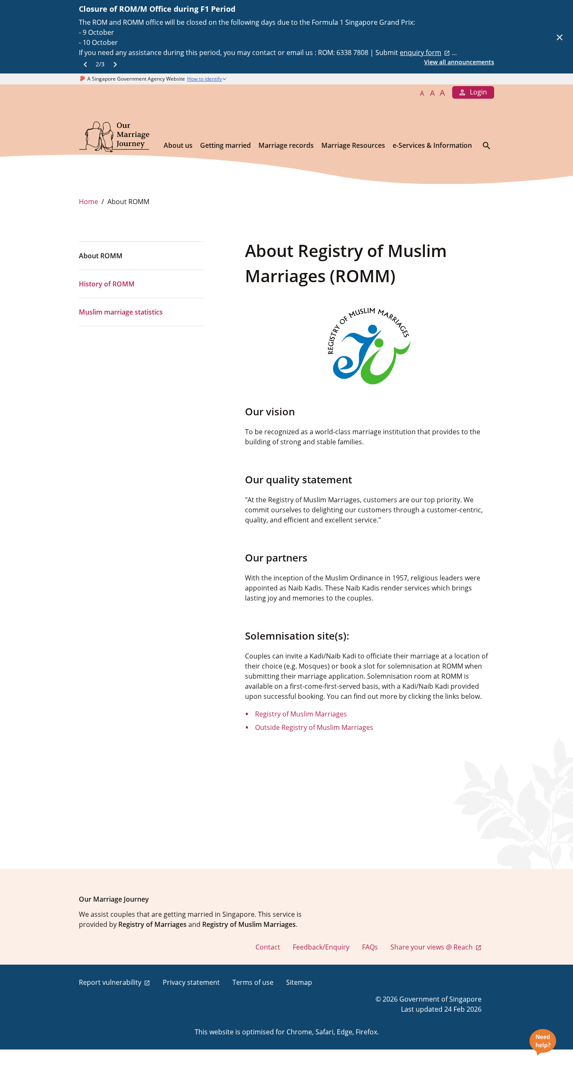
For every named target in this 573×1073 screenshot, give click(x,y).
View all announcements (459, 62)
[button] (224, 79)
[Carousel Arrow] (85, 64)
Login (478, 92)
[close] (560, 37)
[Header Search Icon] (486, 145)
